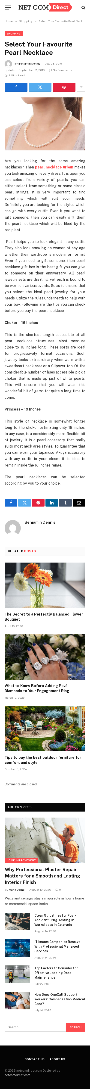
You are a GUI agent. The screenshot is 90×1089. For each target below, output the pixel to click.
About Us (57, 1059)
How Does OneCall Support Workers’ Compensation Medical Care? (59, 999)
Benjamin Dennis (29, 63)
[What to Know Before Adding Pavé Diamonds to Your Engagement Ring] (45, 657)
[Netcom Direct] (45, 7)
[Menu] (8, 7)
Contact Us (35, 1059)
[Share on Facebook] (16, 87)
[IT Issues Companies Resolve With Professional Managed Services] (17, 948)
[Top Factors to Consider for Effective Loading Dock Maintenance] (17, 974)
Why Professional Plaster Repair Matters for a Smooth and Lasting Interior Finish (42, 876)
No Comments (62, 70)
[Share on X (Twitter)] (40, 87)
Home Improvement (21, 860)
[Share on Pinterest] (64, 87)
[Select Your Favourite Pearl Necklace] (45, 123)
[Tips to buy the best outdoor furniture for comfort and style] (45, 728)
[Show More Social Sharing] (81, 87)
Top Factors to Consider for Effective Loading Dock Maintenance (56, 972)
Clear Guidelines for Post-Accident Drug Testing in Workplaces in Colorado (55, 920)
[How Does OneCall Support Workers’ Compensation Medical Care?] (17, 1000)
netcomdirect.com (17, 1075)
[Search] (83, 7)
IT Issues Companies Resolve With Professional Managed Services (57, 946)
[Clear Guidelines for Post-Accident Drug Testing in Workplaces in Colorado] (17, 921)
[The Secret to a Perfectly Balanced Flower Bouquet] (45, 585)
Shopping (13, 33)
